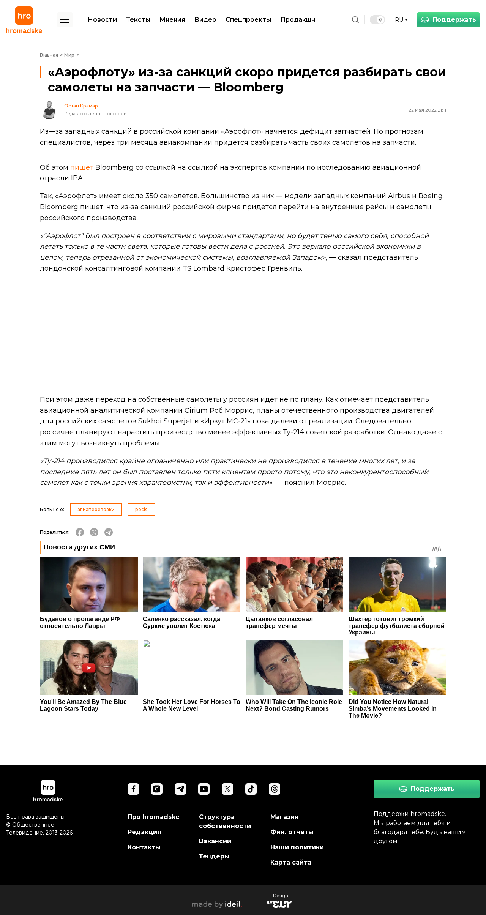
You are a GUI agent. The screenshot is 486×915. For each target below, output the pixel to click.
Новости (102, 19)
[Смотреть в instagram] (157, 789)
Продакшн (297, 19)
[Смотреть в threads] (274, 789)
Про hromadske (154, 816)
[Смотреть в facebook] (133, 789)
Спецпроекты (248, 19)
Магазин (284, 816)
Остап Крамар (81, 106)
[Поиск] (355, 19)
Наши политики (297, 847)
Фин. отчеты (292, 832)
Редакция (144, 832)
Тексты (138, 19)
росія (141, 509)
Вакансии (215, 841)
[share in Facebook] (80, 532)
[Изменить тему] (377, 19)
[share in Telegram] (108, 532)
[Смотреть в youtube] (204, 789)
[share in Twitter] (94, 532)
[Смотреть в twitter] (227, 789)
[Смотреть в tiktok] (251, 789)
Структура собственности (225, 821)
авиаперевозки (96, 509)
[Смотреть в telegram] (180, 789)
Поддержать (454, 19)
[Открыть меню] (65, 19)
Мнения (172, 19)
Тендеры (214, 856)
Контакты (144, 847)
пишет (81, 167)
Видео (205, 19)
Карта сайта (290, 862)
